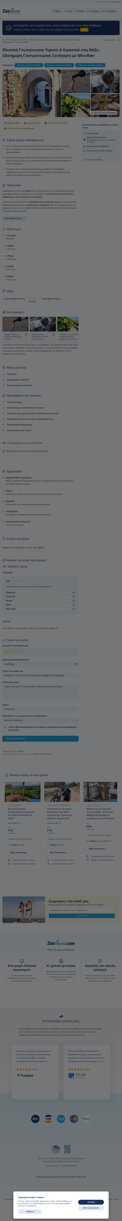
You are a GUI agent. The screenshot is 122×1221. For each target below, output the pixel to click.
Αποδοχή (91, 1202)
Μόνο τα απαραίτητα (91, 1208)
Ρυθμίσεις (30, 1211)
